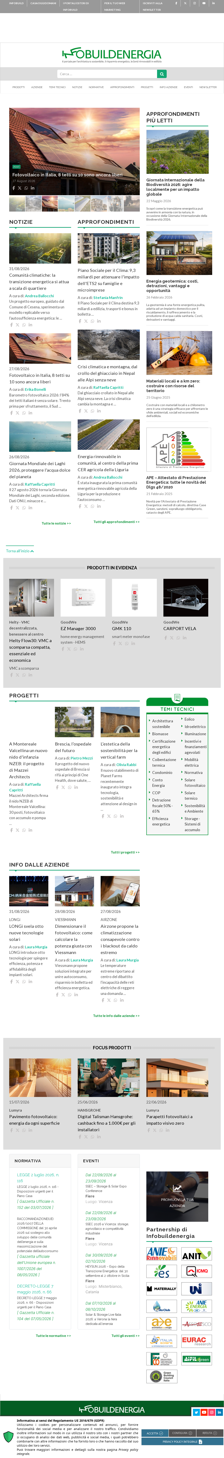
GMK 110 (121, 628)
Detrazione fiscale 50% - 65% (162, 805)
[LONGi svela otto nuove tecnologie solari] (28, 891)
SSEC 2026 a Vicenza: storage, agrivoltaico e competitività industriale (107, 1228)
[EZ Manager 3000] (83, 598)
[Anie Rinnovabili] (161, 1253)
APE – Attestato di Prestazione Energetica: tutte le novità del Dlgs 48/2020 (176, 482)
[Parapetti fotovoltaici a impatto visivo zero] (177, 1077)
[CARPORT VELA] (185, 598)
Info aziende (168, 87)
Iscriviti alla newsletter (153, 6)
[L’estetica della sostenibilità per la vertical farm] (120, 722)
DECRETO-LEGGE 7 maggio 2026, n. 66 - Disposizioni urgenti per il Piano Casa (37, 1302)
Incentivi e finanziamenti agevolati (196, 747)
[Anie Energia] (196, 1306)
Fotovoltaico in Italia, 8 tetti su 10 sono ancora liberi (39, 378)
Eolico (189, 719)
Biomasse (160, 734)
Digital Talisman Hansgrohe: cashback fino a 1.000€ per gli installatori (107, 1123)
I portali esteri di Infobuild (76, 6)
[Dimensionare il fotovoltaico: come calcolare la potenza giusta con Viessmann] (74, 891)
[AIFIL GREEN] (196, 1358)
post (16, 160)
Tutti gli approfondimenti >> (116, 522)
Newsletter (208, 87)
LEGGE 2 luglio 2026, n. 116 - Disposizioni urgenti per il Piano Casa (38, 1191)
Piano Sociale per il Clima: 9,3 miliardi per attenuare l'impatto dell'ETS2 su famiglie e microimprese (108, 280)
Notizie (77, 87)
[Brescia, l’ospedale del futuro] (74, 722)
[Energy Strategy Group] (161, 1271)
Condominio (162, 772)
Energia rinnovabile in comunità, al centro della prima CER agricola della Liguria (108, 463)
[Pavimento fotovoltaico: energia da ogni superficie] (40, 1077)
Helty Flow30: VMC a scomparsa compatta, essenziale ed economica (30, 650)
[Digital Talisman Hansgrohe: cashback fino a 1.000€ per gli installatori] (109, 1077)
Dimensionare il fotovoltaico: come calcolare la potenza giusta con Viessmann (74, 939)
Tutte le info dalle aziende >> (116, 1015)
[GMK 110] (134, 598)
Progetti (147, 87)
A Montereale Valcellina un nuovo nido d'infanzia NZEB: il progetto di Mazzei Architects (28, 760)
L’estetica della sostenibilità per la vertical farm (119, 750)
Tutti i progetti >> (125, 852)
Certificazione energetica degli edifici (163, 747)
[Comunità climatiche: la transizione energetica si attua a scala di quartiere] (40, 248)
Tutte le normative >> (53, 1335)
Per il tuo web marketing (114, 6)
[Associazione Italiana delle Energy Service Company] (196, 1323)
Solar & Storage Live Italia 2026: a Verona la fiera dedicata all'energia (103, 1319)
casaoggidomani (43, 3)
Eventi (188, 87)
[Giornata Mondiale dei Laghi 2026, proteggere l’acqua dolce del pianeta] (40, 436)
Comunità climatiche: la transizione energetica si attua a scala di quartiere (39, 281)
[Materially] (161, 1288)
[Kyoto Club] (161, 1306)
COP (156, 793)
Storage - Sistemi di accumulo (192, 824)
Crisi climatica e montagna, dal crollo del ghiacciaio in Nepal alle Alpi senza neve (107, 373)
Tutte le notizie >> (56, 523)
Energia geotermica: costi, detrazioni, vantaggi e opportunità (172, 286)
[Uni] (196, 1288)
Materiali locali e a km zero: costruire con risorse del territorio (173, 386)
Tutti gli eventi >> (125, 1335)
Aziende (36, 87)
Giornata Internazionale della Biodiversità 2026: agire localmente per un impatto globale (175, 187)
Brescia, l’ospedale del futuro (73, 747)
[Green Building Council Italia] (161, 1376)
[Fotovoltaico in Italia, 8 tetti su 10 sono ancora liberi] (40, 348)
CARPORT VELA (179, 628)
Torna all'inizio (18, 551)
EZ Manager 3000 (78, 628)
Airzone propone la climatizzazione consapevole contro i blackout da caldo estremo (120, 939)
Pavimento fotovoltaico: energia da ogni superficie (34, 1120)
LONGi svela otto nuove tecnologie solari (26, 932)
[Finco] (161, 1358)
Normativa (194, 772)
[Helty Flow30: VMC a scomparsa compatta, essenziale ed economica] (31, 598)
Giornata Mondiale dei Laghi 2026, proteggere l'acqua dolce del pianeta (39, 470)
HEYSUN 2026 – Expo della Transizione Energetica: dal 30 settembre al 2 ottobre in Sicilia (107, 1271)
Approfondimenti (122, 87)
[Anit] (196, 1253)
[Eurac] (196, 1341)
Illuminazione (195, 734)
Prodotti (18, 87)
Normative (96, 87)
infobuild (16, 3)
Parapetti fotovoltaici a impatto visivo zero (169, 1120)
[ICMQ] (196, 1271)
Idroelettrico (195, 726)
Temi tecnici (57, 87)
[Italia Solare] (161, 1341)
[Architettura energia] (161, 1323)
